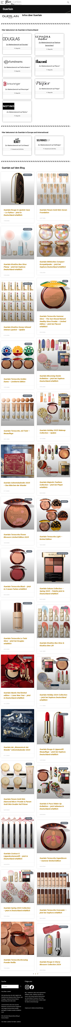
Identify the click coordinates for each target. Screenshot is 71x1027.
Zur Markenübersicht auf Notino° (17, 112)
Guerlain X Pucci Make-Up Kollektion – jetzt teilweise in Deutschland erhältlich (52, 806)
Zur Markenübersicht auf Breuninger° (17, 89)
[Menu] (2, 2)
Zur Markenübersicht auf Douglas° (17, 44)
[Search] (68, 2)
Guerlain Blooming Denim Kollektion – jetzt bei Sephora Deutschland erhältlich (52, 378)
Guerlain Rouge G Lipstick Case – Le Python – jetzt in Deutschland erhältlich (17, 212)
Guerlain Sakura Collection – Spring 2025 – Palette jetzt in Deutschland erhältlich (52, 591)
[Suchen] (21, 986)
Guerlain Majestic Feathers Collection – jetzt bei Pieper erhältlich (51, 484)
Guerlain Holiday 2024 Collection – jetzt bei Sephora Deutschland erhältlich (53, 697)
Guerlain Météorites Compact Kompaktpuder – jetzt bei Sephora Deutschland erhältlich (53, 264)
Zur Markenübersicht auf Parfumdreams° (17, 67)
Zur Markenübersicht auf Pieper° (49, 89)
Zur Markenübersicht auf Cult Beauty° (17, 145)
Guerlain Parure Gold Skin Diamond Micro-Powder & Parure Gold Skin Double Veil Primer (17, 801)
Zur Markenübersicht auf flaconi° (49, 66)
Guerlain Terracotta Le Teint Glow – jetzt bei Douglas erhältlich (15, 641)
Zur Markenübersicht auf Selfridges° (49, 145)
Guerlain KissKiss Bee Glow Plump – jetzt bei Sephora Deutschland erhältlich (15, 267)
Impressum (28, 1008)
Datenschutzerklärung (37, 1008)
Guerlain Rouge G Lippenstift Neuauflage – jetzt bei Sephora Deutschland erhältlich (53, 752)
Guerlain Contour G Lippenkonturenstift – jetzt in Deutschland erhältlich (16, 856)
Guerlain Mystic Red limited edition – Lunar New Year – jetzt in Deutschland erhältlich (17, 695)
